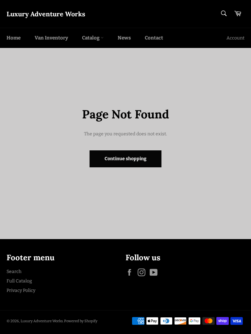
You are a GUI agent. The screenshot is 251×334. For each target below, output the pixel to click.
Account (235, 38)
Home (14, 38)
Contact (154, 38)
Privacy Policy (21, 290)
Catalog (91, 38)
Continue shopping (125, 158)
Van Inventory (51, 38)
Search (14, 271)
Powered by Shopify (80, 321)
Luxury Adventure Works (46, 14)
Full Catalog (19, 281)
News (124, 38)
